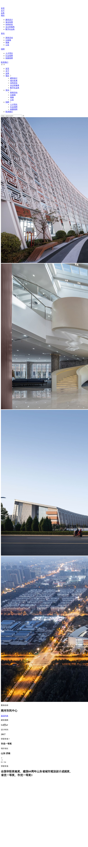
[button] (44, 758)
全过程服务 (10, 27)
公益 (7, 45)
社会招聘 (9, 56)
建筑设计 (9, 20)
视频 (7, 42)
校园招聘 (9, 58)
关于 (3, 11)
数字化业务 (10, 29)
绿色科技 (9, 24)
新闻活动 (9, 38)
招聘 (3, 49)
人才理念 (9, 53)
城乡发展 (9, 22)
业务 (3, 13)
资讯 (3, 33)
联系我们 (4, 62)
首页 (3, 8)
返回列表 (4, 716)
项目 (3, 15)
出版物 (8, 40)
